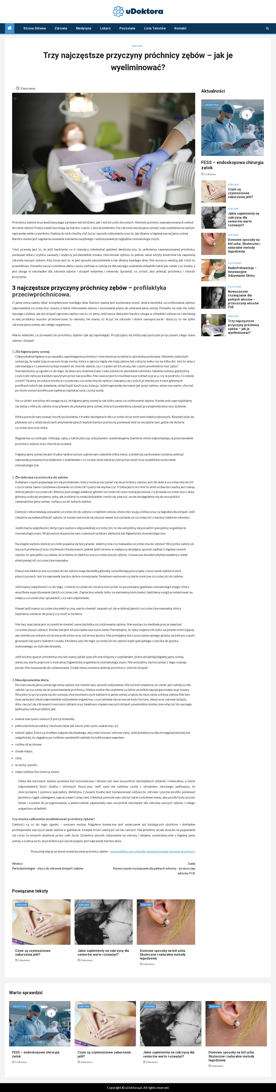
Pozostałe (127, 28)
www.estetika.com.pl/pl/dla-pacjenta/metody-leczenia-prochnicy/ (153, 851)
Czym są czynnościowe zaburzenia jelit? (33, 952)
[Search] (267, 28)
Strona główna (34, 28)
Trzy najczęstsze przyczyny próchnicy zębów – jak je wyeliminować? (243, 327)
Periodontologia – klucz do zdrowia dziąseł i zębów (47, 865)
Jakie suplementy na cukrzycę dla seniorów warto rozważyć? (103, 952)
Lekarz (105, 28)
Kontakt (180, 28)
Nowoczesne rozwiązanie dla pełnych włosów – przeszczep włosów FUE (154, 868)
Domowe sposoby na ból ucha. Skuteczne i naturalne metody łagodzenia (163, 954)
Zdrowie (61, 28)
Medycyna (83, 28)
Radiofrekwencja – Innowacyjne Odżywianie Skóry (242, 272)
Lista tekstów (155, 28)
